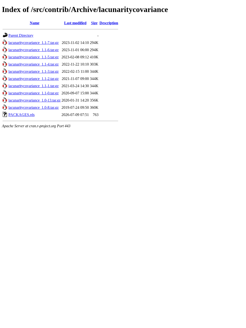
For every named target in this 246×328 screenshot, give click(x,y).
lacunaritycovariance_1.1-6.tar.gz (33, 50)
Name (34, 23)
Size (94, 23)
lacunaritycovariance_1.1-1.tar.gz (33, 86)
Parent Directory (20, 35)
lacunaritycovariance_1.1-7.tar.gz (33, 43)
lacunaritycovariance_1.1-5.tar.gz (33, 57)
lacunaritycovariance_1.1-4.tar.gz (33, 64)
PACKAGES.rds (21, 115)
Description (108, 23)
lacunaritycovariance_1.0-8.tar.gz (33, 107)
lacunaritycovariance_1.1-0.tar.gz (33, 93)
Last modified (75, 23)
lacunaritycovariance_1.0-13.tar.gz (34, 100)
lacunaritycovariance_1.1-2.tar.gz (33, 79)
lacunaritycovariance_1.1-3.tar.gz (33, 71)
